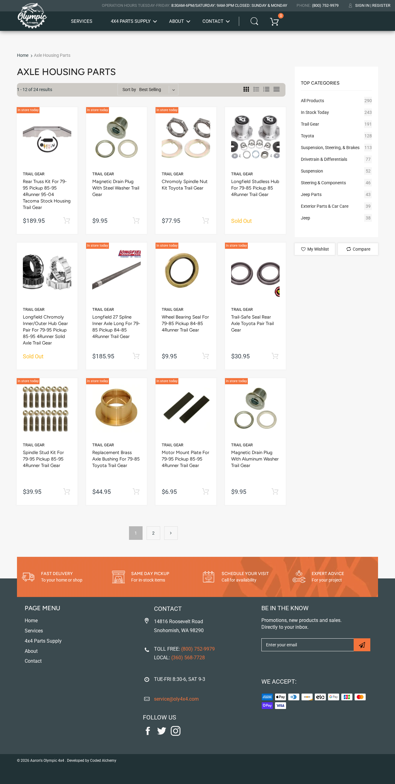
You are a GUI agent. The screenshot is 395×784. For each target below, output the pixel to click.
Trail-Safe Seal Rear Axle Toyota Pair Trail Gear (252, 323)
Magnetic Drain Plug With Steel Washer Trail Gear (115, 188)
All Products (312, 100)
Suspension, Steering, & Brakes (330, 147)
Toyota (307, 135)
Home (22, 55)
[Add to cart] (66, 220)
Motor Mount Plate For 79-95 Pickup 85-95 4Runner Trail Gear (185, 459)
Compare (361, 249)
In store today (28, 110)
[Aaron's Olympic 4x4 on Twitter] (162, 734)
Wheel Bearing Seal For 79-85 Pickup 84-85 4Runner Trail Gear (185, 323)
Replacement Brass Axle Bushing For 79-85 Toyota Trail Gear (116, 459)
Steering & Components (323, 182)
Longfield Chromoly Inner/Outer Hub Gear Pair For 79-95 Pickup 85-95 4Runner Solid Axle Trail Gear (45, 330)
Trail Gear (33, 174)
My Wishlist (317, 249)
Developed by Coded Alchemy (91, 760)
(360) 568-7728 (188, 658)
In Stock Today (315, 112)
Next (171, 533)
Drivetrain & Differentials (324, 159)
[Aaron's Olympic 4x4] (32, 12)
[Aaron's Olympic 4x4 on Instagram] (176, 734)
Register (381, 5)
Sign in (362, 5)
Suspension (312, 171)
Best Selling (150, 89)
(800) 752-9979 (325, 5)
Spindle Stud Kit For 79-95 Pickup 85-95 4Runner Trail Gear (43, 459)
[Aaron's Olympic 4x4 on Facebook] (148, 734)
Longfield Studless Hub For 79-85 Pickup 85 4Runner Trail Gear (255, 188)
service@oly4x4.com (176, 699)
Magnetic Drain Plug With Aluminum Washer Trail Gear (255, 459)
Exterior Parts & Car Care (324, 206)
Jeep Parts (311, 194)
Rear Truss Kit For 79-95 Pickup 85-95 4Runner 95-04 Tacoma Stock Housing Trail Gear (47, 194)
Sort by (129, 89)
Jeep (305, 217)
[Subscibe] (362, 644)
